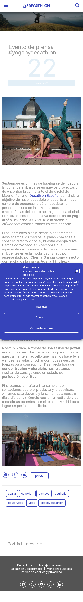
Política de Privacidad (46, 335)
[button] (77, 271)
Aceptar (41, 307)
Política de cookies (21, 335)
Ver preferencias (41, 328)
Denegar (41, 317)
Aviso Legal (66, 335)
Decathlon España (43, 195)
